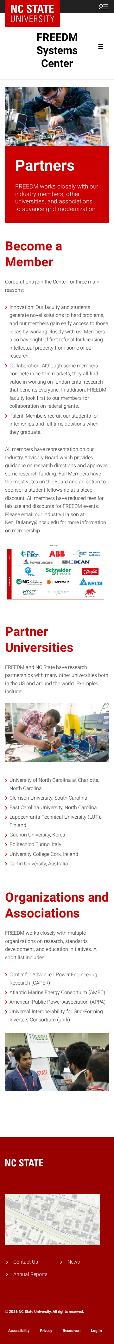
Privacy (46, 1330)
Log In (96, 1330)
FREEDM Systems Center (57, 50)
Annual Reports (30, 1274)
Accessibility (18, 1330)
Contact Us (25, 1262)
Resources (71, 1330)
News (73, 1262)
